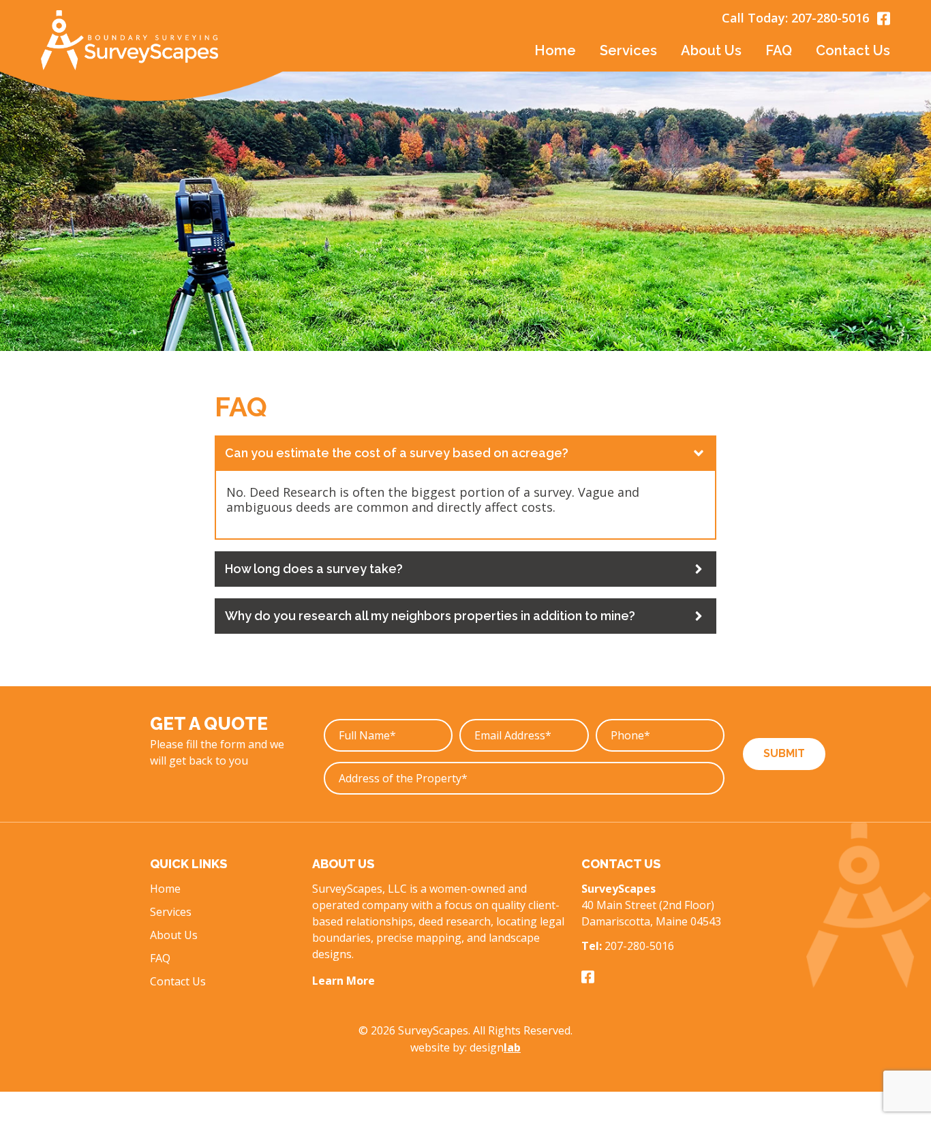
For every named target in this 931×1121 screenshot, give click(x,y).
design (495, 1047)
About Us (711, 50)
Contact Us (853, 50)
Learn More (343, 980)
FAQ (778, 50)
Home (555, 50)
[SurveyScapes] (129, 40)
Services (171, 911)
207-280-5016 (830, 18)
